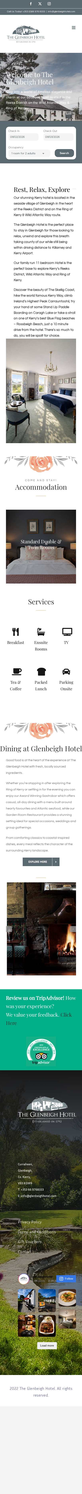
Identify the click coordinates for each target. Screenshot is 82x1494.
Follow (69, 1278)
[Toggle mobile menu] (74, 28)
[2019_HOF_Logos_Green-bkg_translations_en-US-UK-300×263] (41, 1038)
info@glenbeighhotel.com (61, 11)
